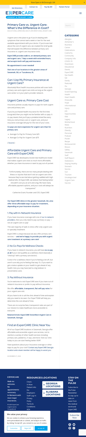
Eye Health (69, 75)
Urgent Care (47, 31)
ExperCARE (21, 31)
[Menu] (80, 13)
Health (27, 31)
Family (67, 80)
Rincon (67, 147)
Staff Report (69, 158)
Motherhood (70, 122)
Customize (13, 428)
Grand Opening (71, 92)
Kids (66, 116)
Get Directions (17, 8)
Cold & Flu (68, 53)
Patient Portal (64, 7)
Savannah (68, 152)
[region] (27, 422)
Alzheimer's (69, 42)
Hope (67, 103)
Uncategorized (70, 177)
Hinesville (68, 100)
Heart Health (70, 97)
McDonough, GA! (48, 2)
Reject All (27, 428)
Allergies (68, 39)
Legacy (67, 119)
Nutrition (68, 127)
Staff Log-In (31, 395)
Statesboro (69, 161)
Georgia (68, 89)
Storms (67, 169)
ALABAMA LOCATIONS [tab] (53, 393)
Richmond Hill (70, 144)
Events (67, 69)
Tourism (68, 174)
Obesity (68, 130)
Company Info (70, 58)
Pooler (67, 138)
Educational (12, 31)
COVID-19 (68, 61)
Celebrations (70, 50)
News (67, 125)
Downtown (69, 64)
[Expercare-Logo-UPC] (19, 15)
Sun (66, 172)
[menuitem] (33, 7)
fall (66, 78)
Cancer (67, 47)
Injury (67, 108)
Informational (36, 31)
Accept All (41, 428)
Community (69, 56)
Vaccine (68, 183)
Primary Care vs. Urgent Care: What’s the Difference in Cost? (28, 26)
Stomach (68, 166)
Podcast (68, 136)
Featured (68, 83)
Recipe (67, 141)
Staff (66, 155)
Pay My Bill (48, 7)
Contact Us (33, 7)
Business (68, 45)
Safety (67, 150)
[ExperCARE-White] (13, 377)
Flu (66, 86)
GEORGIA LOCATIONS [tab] (53, 385)
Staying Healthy (71, 163)
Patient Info (31, 387)
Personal (68, 133)
